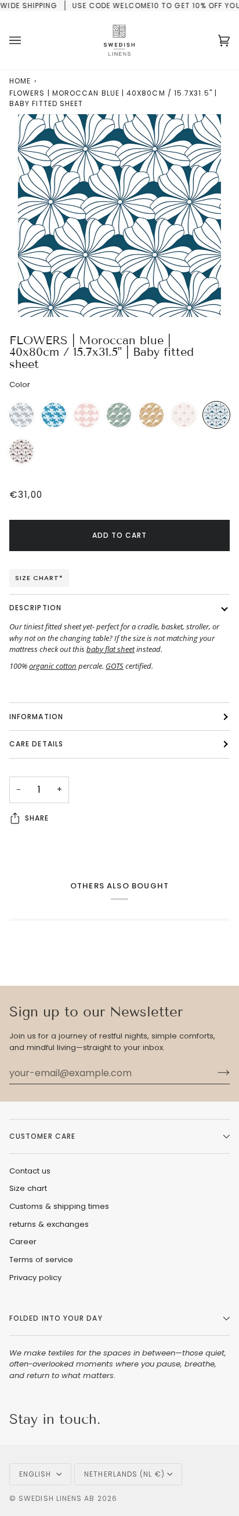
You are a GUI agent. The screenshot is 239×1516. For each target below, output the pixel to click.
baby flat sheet (110, 649)
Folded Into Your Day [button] (56, 1318)
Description (35, 608)
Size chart (28, 1188)
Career (23, 1241)
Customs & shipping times (59, 1206)
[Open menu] (26, 40)
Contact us (29, 1170)
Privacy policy (35, 1277)
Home (20, 81)
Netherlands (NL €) (124, 1474)
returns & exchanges (49, 1224)
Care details (36, 744)
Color (19, 384)
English (36, 1474)
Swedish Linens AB (57, 1498)
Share (37, 818)
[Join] (214, 1072)
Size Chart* (39, 577)
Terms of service (41, 1259)
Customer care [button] (42, 1136)
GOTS (115, 666)
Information (36, 716)
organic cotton (53, 666)
